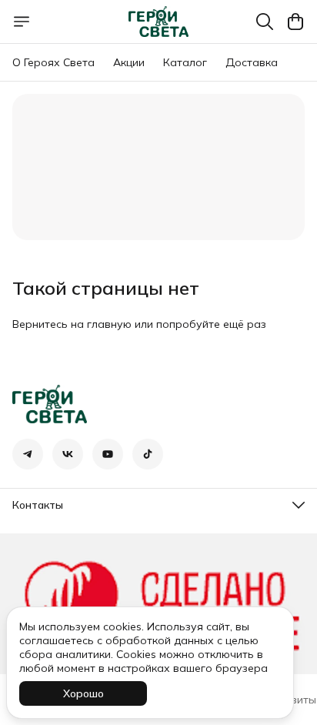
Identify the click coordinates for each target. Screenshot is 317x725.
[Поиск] (264, 21)
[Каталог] (21, 21)
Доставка (251, 62)
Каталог (185, 62)
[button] (27, 454)
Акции (129, 62)
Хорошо (83, 693)
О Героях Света (53, 62)
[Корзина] (295, 21)
